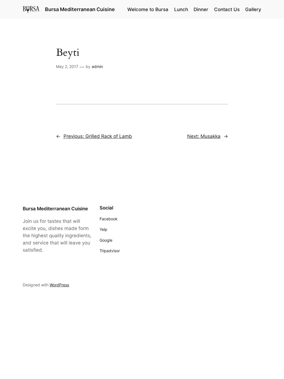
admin (97, 66)
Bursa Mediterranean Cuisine (80, 9)
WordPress (59, 284)
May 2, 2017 (67, 66)
